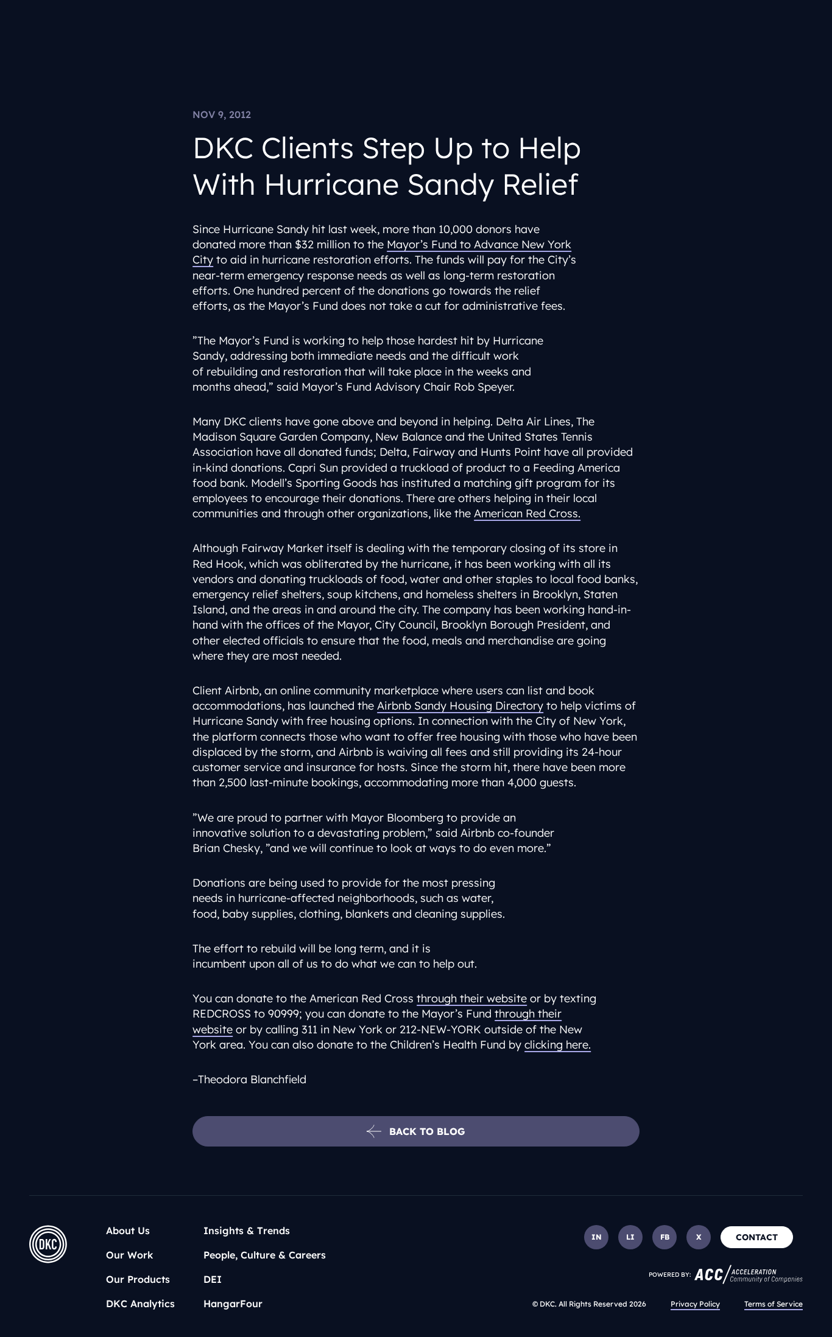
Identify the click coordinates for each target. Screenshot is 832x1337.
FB (664, 1236)
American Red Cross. (527, 513)
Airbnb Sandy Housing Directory (460, 706)
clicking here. (557, 1045)
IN (596, 1236)
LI (630, 1236)
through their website (472, 998)
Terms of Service (773, 1303)
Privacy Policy (695, 1303)
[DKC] (48, 1244)
